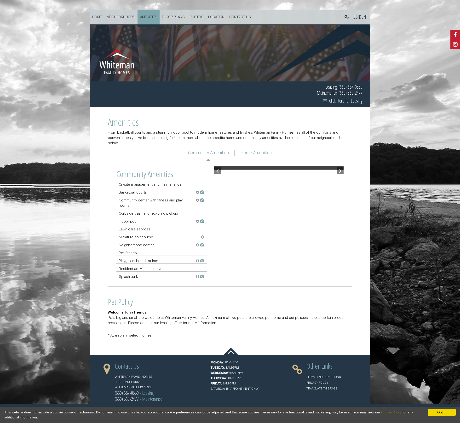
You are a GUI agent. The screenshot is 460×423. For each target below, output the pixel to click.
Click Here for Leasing (345, 100)
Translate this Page (321, 388)
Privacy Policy (317, 382)
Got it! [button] (441, 412)
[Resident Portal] (356, 17)
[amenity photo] (201, 192)
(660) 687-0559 (127, 393)
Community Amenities (208, 152)
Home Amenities (256, 152)
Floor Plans (173, 17)
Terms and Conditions (323, 377)
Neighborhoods (121, 17)
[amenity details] (197, 192)
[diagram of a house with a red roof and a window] (116, 61)
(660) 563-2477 (127, 399)
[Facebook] (455, 34)
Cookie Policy (391, 412)
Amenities (148, 17)
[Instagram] (455, 44)
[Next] (340, 168)
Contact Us (240, 17)
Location (216, 17)
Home (97, 17)
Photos (196, 17)
